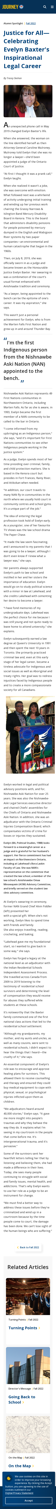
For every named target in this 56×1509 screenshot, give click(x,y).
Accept (29, 1500)
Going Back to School (22, 1399)
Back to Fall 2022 (29, 1247)
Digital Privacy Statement (19, 1493)
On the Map (20, 1465)
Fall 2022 (31, 23)
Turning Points (23, 1327)
